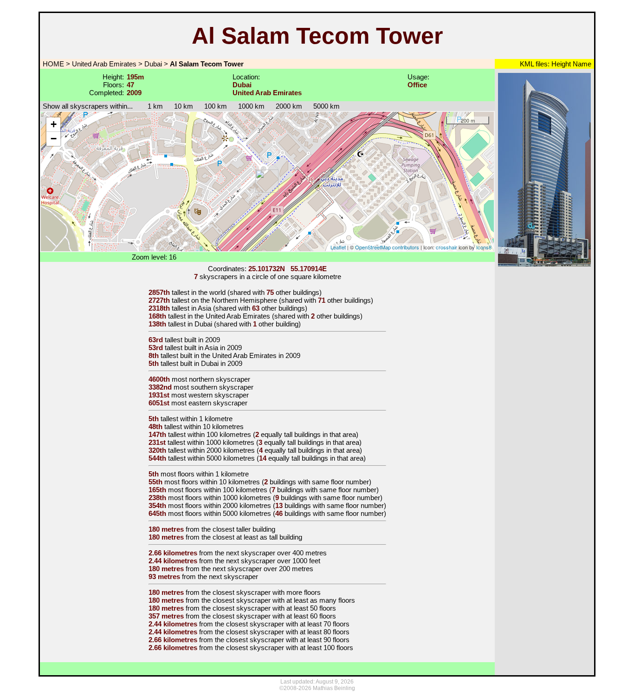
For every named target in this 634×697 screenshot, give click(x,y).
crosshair (446, 247)
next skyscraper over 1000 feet (273, 561)
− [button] (54, 138)
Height (560, 64)
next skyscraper (233, 576)
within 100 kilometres (219, 434)
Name (581, 64)
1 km (150, 106)
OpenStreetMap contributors (387, 247)
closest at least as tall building (257, 537)
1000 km (251, 106)
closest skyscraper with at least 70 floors (287, 624)
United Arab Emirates (104, 64)
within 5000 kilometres (221, 458)
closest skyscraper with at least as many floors (284, 600)
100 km (216, 106)
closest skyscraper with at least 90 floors (287, 640)
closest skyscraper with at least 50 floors (274, 608)
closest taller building (244, 529)
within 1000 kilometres (220, 442)
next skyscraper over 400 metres (276, 553)
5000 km (326, 106)
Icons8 (484, 247)
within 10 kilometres (214, 426)
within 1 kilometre (206, 419)
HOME (52, 64)
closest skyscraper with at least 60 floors (274, 616)
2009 (212, 340)
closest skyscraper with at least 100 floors (289, 647)
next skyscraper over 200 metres (263, 569)
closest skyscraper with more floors (267, 592)
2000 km (289, 106)
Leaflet (338, 247)
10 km (183, 106)
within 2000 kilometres (221, 450)
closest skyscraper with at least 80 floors (287, 632)
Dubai (153, 64)
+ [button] (54, 124)
